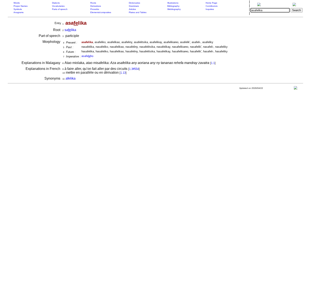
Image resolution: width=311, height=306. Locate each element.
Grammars (134, 6)
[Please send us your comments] (295, 89)
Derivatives (95, 6)
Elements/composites (100, 12)
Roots (93, 3)
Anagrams (18, 12)
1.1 (213, 63)
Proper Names (21, 6)
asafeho (87, 56)
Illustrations (172, 3)
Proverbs (94, 9)
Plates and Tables (137, 12)
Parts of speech (59, 9)
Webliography (174, 9)
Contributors (211, 6)
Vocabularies (58, 6)
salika (70, 30)
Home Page (211, 3)
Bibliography (173, 6)
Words (17, 3)
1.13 (123, 72)
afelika (71, 78)
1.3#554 (134, 68)
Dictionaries (134, 3)
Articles (132, 9)
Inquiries (210, 9)
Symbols (18, 9)
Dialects (56, 3)
